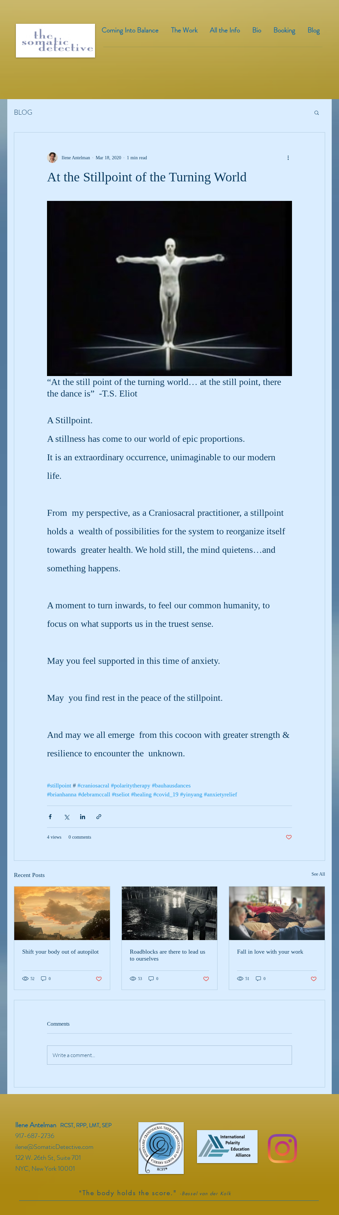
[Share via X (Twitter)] (66, 817)
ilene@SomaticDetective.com (54, 1147)
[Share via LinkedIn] (82, 817)
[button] (317, 112)
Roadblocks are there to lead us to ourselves (167, 955)
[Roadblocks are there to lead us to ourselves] (170, 913)
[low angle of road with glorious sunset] (62, 913)
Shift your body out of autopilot (60, 951)
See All (318, 874)
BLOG (23, 112)
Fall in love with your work (270, 951)
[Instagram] (282, 1148)
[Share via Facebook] (50, 817)
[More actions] (288, 158)
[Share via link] (99, 817)
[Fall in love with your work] (277, 913)
